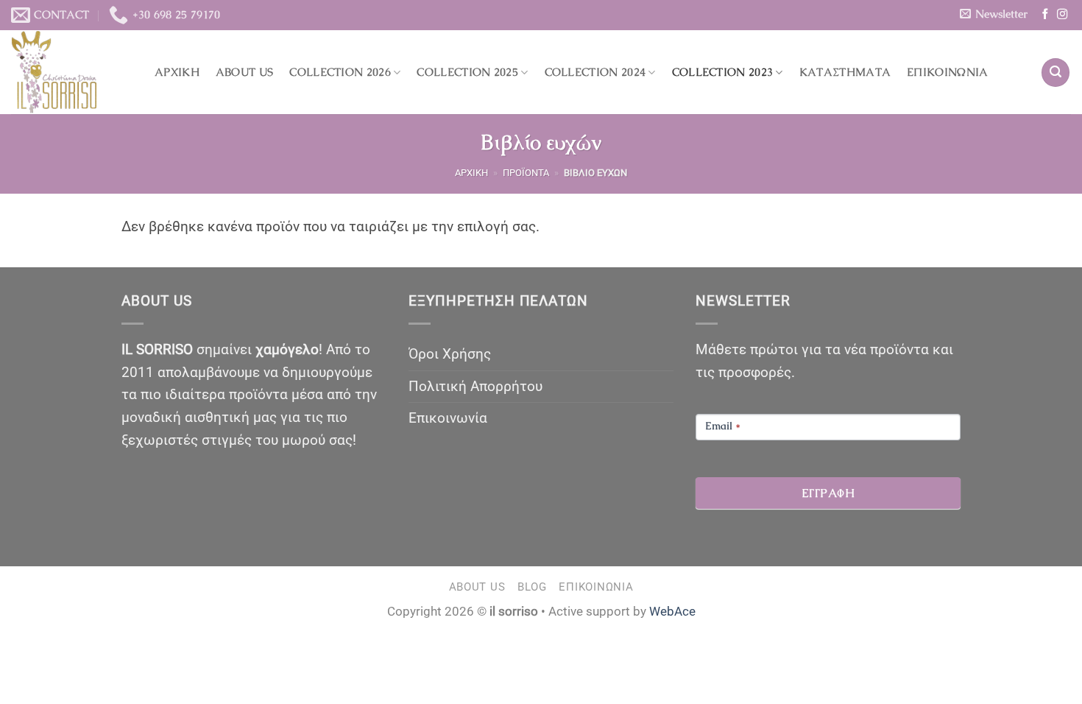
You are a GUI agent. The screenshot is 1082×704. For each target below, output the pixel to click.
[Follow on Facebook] (1045, 15)
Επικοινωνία (947, 72)
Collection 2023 (723, 72)
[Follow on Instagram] (1062, 15)
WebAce (672, 611)
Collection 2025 (467, 72)
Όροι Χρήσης (450, 353)
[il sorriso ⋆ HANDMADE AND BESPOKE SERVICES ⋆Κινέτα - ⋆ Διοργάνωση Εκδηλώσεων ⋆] (71, 72)
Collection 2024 (595, 72)
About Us (244, 72)
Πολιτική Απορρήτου (475, 386)
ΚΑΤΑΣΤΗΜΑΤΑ (845, 72)
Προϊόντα (526, 172)
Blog (532, 587)
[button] (993, 14)
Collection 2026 (340, 72)
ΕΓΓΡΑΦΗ (828, 493)
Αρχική (177, 72)
